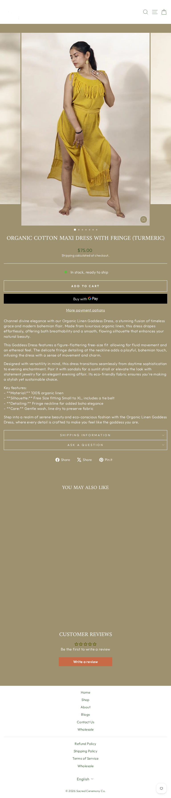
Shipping (68, 255)
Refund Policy (85, 744)
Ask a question (85, 445)
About (85, 707)
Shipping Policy (85, 751)
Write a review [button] (85, 661)
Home (85, 692)
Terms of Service (85, 758)
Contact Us (85, 722)
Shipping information (85, 435)
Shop (85, 700)
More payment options (85, 310)
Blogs (85, 714)
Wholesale (85, 729)
